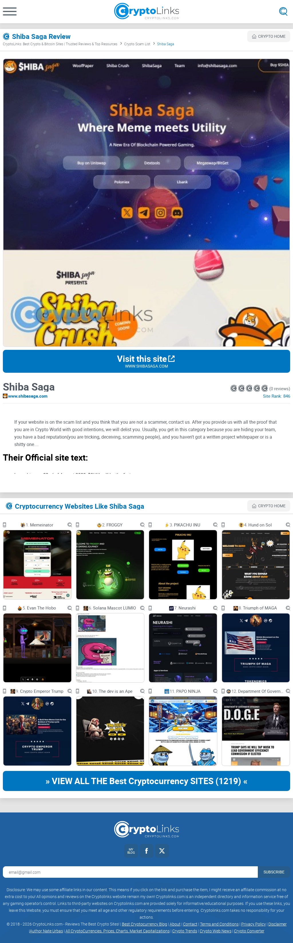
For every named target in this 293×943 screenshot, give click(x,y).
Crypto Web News (215, 931)
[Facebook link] (146, 851)
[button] (10, 11)
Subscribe (274, 872)
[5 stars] (264, 388)
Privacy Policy (253, 924)
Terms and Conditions (219, 924)
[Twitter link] (162, 851)
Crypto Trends (184, 931)
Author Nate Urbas (46, 931)
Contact (190, 924)
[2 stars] (242, 388)
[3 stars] (250, 388)
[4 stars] (257, 388)
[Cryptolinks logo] (146, 11)
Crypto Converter (249, 931)
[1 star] (234, 388)
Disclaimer (277, 924)
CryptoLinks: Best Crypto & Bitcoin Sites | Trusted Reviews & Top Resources (60, 44)
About (175, 924)
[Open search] (283, 11)
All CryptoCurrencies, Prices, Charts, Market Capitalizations (118, 931)
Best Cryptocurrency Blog (144, 924)
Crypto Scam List (137, 44)
